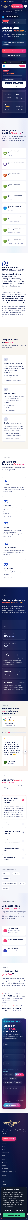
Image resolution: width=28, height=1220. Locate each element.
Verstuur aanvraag (11, 1105)
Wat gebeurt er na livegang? (9, 858)
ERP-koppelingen (6, 1155)
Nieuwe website (9, 1074)
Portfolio (4, 1181)
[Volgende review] (25, 751)
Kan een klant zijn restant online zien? (12, 832)
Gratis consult (8, 1139)
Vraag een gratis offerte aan (13, 51)
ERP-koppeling (8, 1082)
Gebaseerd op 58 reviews (10, 725)
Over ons (4, 1179)
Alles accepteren (14, 1215)
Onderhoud (18, 1082)
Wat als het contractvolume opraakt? (12, 841)
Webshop (18, 1074)
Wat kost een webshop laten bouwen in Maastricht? (11, 800)
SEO (6, 1078)
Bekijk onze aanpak (14, 55)
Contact (4, 1184)
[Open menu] (25, 6)
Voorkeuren (19, 1210)
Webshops (4, 1150)
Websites (4, 1147)
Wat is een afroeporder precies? (11, 824)
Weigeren (8, 1210)
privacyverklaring (20, 1100)
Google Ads (13, 1078)
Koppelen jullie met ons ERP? (11, 849)
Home (3, 11)
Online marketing (6, 1152)
